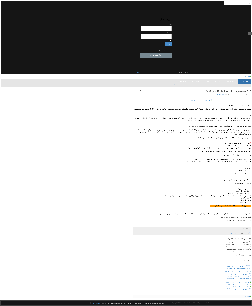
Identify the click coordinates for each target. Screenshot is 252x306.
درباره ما (187, 72)
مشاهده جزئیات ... (96, 303)
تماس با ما (181, 72)
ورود (168, 44)
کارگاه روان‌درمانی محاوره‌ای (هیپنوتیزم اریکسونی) (238, 249)
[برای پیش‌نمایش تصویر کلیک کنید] (200, 100)
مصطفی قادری (220, 94)
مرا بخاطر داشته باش (163, 40)
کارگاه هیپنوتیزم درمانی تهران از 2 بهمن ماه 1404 (239, 278)
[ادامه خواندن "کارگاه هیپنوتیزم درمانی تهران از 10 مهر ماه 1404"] (238, 286)
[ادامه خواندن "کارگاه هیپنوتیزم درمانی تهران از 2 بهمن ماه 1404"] (238, 276)
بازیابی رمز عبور (167, 51)
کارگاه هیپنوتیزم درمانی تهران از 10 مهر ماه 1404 (239, 289)
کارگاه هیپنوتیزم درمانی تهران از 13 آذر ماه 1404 (239, 284)
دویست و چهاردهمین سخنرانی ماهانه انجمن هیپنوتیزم (238, 251)
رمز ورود (169, 32)
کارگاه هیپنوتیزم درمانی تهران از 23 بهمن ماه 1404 (239, 274)
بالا (250, 33)
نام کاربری (169, 24)
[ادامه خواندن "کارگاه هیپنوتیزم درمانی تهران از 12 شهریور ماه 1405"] (236, 266)
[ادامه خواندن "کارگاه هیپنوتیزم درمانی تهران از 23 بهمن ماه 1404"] (238, 271)
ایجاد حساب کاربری (155, 55)
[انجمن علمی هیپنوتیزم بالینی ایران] (242, 76)
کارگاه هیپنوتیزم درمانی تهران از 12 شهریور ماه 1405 (238, 242)
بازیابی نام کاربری (157, 51)
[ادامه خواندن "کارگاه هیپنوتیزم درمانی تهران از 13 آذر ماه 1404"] (238, 282)
